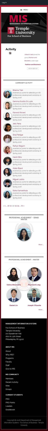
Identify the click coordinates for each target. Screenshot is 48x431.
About (8, 351)
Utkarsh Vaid (29, 54)
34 (18, 206)
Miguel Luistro (18, 179)
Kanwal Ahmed (19, 112)
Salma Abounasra (14, 285)
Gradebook (10, 410)
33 (16, 206)
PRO (7, 399)
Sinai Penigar (18, 135)
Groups (9, 389)
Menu (25, 10)
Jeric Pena (17, 124)
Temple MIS (24, 20)
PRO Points (10, 403)
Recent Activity (12, 382)
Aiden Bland (18, 168)
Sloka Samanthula (20, 191)
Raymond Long (34, 285)
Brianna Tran (18, 90)
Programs (10, 358)
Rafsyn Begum (19, 146)
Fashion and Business (33, 64)
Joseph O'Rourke (34, 305)
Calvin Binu (17, 157)
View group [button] (33, 68)
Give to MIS (10, 369)
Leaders (9, 406)
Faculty (9, 362)
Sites (8, 386)
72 (22, 206)
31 (11, 206)
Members (9, 379)
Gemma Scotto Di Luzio (23, 101)
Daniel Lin (14, 305)
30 (8, 206)
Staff (7, 365)
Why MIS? (10, 355)
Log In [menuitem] (4, 2)
